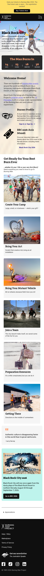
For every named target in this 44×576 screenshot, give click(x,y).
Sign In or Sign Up (26, 124)
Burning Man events (30, 83)
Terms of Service (8, 543)
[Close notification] (40, 7)
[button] (40, 17)
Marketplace (6, 538)
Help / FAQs (6, 534)
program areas (17, 97)
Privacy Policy (7, 547)
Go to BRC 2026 (11, 496)
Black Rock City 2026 (27, 147)
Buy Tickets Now (22, 11)
